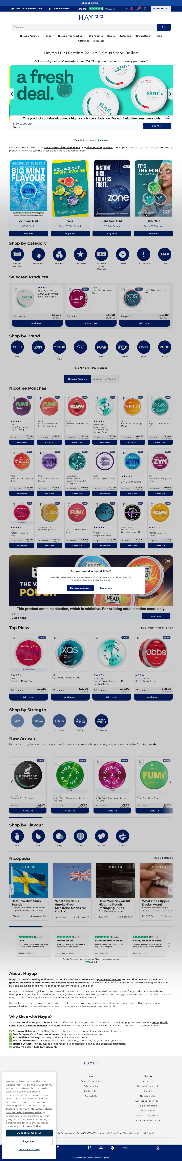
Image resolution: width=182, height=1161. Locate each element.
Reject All (29, 1141)
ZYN (19, 1025)
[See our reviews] (95, 9)
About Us (148, 1081)
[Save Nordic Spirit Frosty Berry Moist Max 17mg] (124, 504)
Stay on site (106, 588)
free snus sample (47, 1034)
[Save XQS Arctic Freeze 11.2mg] (55, 638)
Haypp (148, 1076)
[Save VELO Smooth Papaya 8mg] (14, 453)
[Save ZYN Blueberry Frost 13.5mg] (41, 453)
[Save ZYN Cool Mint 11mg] (124, 453)
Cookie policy (91, 1091)
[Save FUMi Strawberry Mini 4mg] (69, 504)
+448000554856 (88, 1133)
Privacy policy (91, 1086)
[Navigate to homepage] (91, 1062)
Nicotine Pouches (29, 36)
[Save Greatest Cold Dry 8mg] (14, 762)
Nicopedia (98, 41)
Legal (91, 1076)
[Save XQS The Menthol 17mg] (123, 290)
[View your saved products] (145, 9)
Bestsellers (125, 36)
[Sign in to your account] (138, 9)
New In (111, 36)
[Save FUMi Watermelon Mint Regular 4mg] (41, 398)
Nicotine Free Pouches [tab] (104, 379)
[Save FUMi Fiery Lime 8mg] (141, 762)
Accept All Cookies (29, 1133)
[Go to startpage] (91, 17)
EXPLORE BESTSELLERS (157, 628)
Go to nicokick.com (80, 588)
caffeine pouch (65, 982)
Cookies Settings (29, 1149)
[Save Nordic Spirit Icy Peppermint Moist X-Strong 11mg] (69, 453)
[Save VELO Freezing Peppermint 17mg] (97, 504)
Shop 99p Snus (90, 3)
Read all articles (162, 857)
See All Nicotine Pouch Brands (91, 368)
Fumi (57, 1025)
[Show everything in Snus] (53, 36)
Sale (159, 36)
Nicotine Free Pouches (70, 36)
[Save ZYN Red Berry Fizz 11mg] (14, 504)
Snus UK (148, 1091)
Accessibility (91, 1096)
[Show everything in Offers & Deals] (152, 36)
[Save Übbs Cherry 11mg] (138, 638)
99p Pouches (96, 36)
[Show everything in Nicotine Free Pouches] (83, 36)
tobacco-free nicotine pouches (62, 147)
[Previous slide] (11, 94)
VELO (155, 1022)
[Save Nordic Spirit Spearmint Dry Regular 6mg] (97, 398)
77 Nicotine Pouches (35, 1025)
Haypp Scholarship (147, 1105)
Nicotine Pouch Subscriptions (148, 1120)
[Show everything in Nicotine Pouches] (40, 36)
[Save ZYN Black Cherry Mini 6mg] (152, 453)
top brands (149, 744)
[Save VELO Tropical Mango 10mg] (124, 398)
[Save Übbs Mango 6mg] (41, 504)
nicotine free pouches (99, 147)
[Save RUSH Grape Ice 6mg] (97, 453)
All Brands (83, 41)
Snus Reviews (148, 1110)
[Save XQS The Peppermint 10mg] (152, 398)
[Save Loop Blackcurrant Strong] (70, 290)
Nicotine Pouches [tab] (77, 379)
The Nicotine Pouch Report (147, 1101)
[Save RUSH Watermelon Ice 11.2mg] (69, 398)
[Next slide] (170, 94)
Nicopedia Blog (148, 1096)
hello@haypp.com (65, 1133)
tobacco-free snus (110, 979)
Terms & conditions (91, 1081)
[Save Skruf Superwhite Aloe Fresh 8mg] (16, 290)
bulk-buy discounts (45, 1047)
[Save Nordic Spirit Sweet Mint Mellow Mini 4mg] (56, 762)
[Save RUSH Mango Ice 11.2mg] (152, 504)
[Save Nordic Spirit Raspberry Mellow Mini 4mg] (99, 762)
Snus (48, 36)
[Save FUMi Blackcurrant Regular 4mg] (14, 398)
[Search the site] (164, 27)
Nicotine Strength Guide (148, 1115)
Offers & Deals (142, 36)
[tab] (25, 817)
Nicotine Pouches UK (148, 1086)
